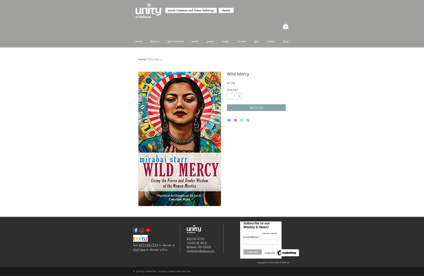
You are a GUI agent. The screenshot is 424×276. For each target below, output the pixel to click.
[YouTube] (148, 230)
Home (142, 59)
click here (139, 249)
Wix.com (186, 271)
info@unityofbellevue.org (200, 251)
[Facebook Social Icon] (135, 230)
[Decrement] (229, 96)
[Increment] (240, 96)
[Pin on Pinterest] (235, 120)
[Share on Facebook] (229, 120)
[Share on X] (248, 120)
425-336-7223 (148, 245)
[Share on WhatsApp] (242, 120)
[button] (286, 25)
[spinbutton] (235, 96)
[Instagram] (141, 230)
